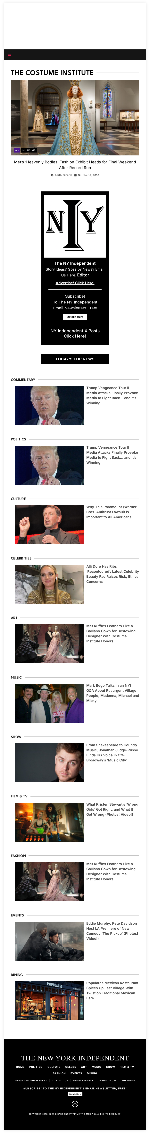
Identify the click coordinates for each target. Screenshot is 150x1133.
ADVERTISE (128, 1080)
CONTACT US (60, 1080)
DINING (92, 1073)
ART (84, 1066)
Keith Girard (63, 175)
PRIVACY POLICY (83, 1080)
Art (17, 150)
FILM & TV (127, 1066)
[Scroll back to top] (75, 1104)
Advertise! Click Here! (75, 283)
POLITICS (36, 1066)
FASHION (59, 1073)
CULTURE (54, 1066)
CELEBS (70, 1066)
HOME (20, 1066)
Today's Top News (75, 359)
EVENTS (76, 1073)
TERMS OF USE (107, 1080)
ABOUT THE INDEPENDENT (31, 1080)
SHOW (110, 1066)
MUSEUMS (28, 150)
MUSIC (96, 1066)
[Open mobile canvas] (9, 54)
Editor (83, 274)
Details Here (75, 1094)
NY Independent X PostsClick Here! (75, 333)
